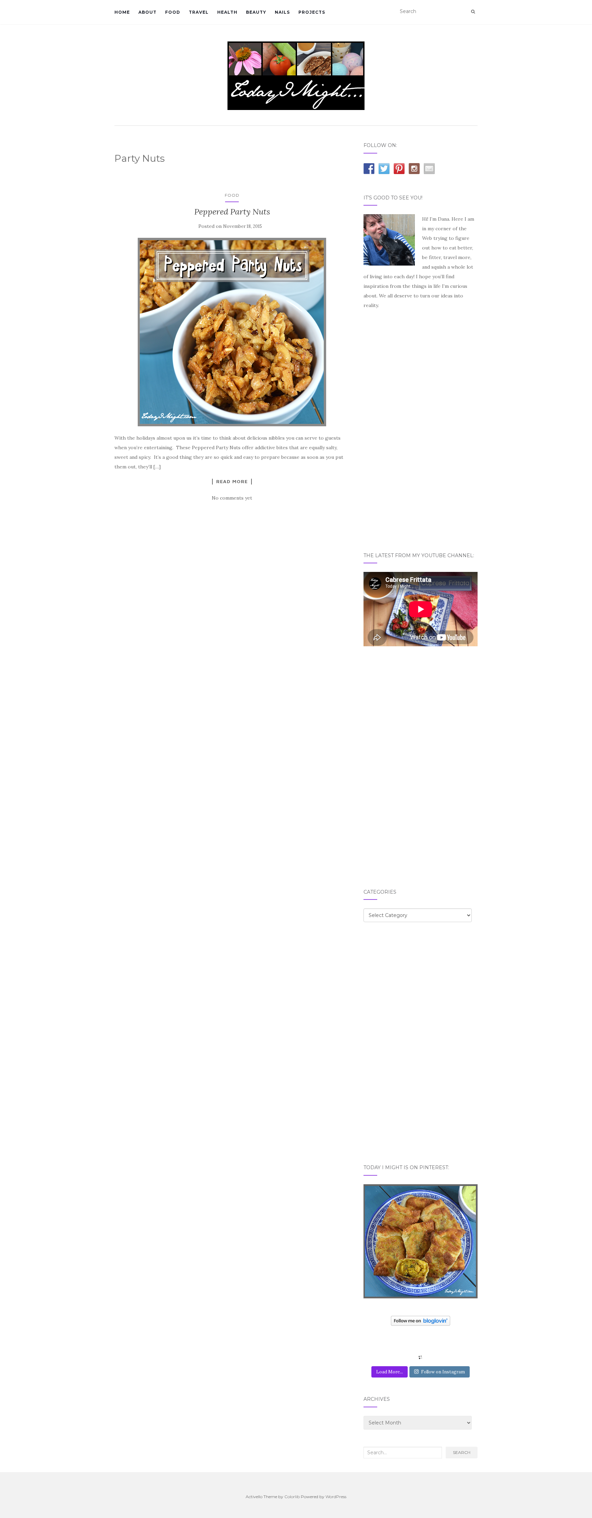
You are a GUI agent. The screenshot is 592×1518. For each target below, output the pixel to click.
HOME (122, 12)
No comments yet (232, 498)
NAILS (282, 12)
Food (232, 195)
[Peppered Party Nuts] (232, 332)
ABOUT (147, 12)
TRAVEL (199, 12)
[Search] (473, 12)
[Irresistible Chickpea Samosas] (420, 1241)
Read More (232, 481)
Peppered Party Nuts (232, 211)
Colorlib (292, 1496)
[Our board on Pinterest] (399, 168)
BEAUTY (256, 12)
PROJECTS (311, 12)
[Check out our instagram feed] (414, 168)
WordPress (335, 1496)
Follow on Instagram (443, 1372)
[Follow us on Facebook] (368, 168)
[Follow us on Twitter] (384, 168)
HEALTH (227, 12)
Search (461, 1452)
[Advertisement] (414, 430)
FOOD (172, 12)
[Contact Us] (429, 168)
